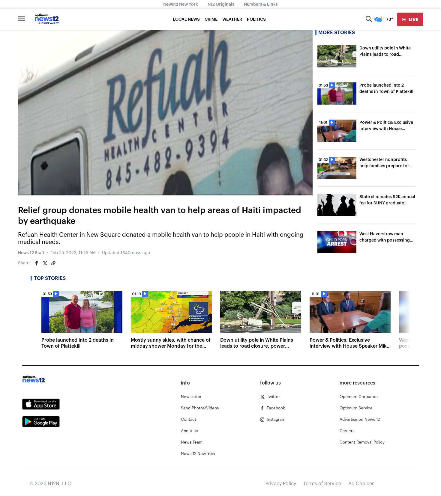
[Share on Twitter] (45, 263)
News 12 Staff (31, 253)
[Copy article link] (53, 263)
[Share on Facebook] (36, 263)
